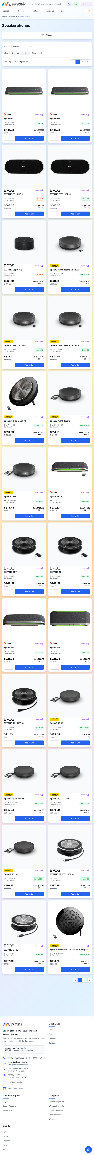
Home (4, 16)
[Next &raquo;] (87, 61)
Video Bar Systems (56, 1101)
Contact (52, 1043)
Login (5, 1101)
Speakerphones (55, 1115)
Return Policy (8, 1110)
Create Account (9, 1106)
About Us (50, 11)
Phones (21, 11)
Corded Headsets (56, 1110)
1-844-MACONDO (35, 1058)
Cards (16, 53)
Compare (38, 114)
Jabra (5, 1136)
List (26, 53)
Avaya (5, 1145)
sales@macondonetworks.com (19, 1064)
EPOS (5, 1149)
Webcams (53, 1119)
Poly (4, 1132)
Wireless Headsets (56, 1106)
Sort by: (7, 46)
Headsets (6, 11)
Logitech (6, 1141)
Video (35, 11)
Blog (62, 11)
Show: (34, 53)
